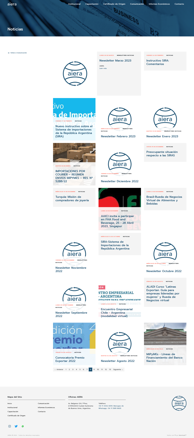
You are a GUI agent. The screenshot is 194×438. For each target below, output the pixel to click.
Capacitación (91, 3)
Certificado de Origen (114, 3)
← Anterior (58, 369)
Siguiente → (118, 369)
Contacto (179, 3)
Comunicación (137, 3)
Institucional (74, 3)
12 (106, 369)
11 (102, 369)
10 (98, 369)
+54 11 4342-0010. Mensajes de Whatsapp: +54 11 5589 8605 (111, 407)
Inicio (10, 403)
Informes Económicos (159, 3)
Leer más (103, 68)
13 (110, 369)
